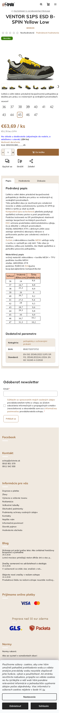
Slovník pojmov (9, 526)
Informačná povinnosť (12, 523)
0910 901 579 (8, 463)
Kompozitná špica (14, 211)
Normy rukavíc (9, 651)
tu (43, 689)
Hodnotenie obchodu (12, 530)
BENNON (30, 28)
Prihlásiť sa (11, 418)
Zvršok (9, 240)
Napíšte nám (8, 519)
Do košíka (40, 152)
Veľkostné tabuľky (10, 505)
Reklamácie (7, 501)
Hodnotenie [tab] (24, 181)
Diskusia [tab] (41, 181)
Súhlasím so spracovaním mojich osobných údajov (31, 399)
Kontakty (6, 516)
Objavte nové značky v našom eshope (21, 575)
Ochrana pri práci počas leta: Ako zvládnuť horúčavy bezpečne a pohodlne (28, 551)
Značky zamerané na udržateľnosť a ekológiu (24, 564)
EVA (27, 266)
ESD (8, 223)
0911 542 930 (8, 466)
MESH (38, 240)
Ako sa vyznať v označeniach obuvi (19, 656)
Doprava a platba (10, 491)
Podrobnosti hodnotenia (47, 32)
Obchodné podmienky (12, 508)
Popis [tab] (8, 181)
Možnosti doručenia (10, 142)
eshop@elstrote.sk (11, 460)
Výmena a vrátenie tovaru (14, 498)
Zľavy (4, 494)
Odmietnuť (15, 706)
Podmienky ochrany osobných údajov (20, 512)
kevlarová (29, 211)
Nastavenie (29, 696)
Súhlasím (44, 706)
